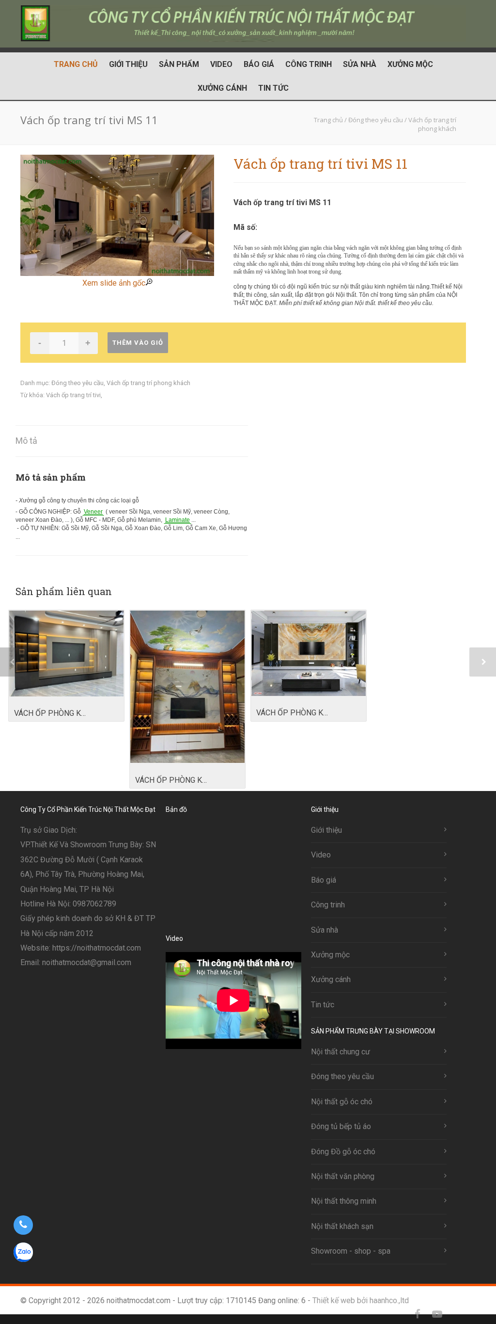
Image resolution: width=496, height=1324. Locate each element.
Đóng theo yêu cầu (77, 383)
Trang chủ (76, 64)
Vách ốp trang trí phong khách (148, 383)
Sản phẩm (179, 64)
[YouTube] (437, 1314)
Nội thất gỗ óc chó (341, 1101)
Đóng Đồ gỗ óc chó (343, 1151)
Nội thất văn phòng (342, 1176)
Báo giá (259, 64)
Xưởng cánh (222, 88)
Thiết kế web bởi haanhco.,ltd (360, 1300)
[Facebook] (417, 1314)
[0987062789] (23, 1225)
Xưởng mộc (410, 64)
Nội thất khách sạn (342, 1226)
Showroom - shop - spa (350, 1251)
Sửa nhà (359, 64)
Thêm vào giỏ (137, 342)
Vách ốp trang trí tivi (73, 395)
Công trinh (308, 64)
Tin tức (273, 88)
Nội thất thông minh (343, 1201)
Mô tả (26, 441)
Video (221, 64)
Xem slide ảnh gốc (113, 283)
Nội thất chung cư (340, 1051)
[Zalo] (456, 1314)
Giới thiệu (128, 64)
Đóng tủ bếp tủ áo (341, 1126)
